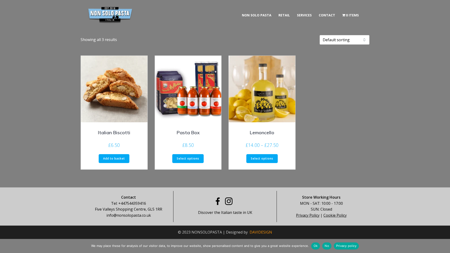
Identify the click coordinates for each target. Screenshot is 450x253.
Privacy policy (346, 246)
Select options (188, 158)
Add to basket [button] (114, 158)
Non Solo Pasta (256, 15)
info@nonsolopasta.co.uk (128, 215)
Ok (316, 246)
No (327, 246)
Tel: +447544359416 (128, 203)
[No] (444, 246)
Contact (327, 15)
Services (304, 15)
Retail (284, 15)
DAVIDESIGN (261, 232)
